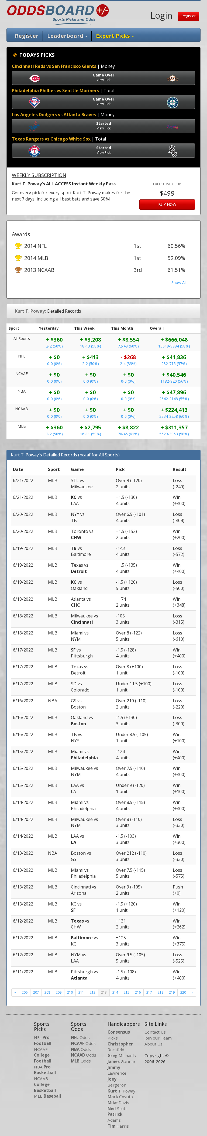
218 (160, 992)
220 (183, 992)
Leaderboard (66, 35)
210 (70, 992)
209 (58, 992)
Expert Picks (113, 35)
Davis (118, 1102)
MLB (47, 1096)
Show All (178, 282)
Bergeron (117, 1082)
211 (81, 992)
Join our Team (158, 1038)
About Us (153, 1044)
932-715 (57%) (174, 363)
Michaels (122, 1055)
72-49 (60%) (128, 346)
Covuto (120, 1096)
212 (92, 992)
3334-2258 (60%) (174, 416)
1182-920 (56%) (174, 381)
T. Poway (121, 1091)
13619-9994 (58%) (174, 346)
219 (172, 992)
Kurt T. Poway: (30, 311)
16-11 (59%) (90, 433)
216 (138, 992)
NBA (45, 1069)
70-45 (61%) (128, 433)
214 (115, 992)
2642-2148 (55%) (174, 398)
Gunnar (122, 1061)
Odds (80, 1037)
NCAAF (42, 1055)
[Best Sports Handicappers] (58, 14)
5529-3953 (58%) (174, 433)
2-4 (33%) (128, 363)
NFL (42, 1040)
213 (104, 992)
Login (161, 15)
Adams (115, 1117)
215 (126, 992)
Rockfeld (120, 1047)
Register (188, 15)
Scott (117, 1108)
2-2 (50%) (54, 346)
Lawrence (117, 1070)
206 (24, 992)
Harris (118, 1126)
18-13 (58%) (90, 346)
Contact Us (155, 1032)
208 (47, 992)
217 (149, 992)
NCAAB (45, 1084)
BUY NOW (167, 204)
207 (36, 992)
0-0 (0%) (54, 363)
